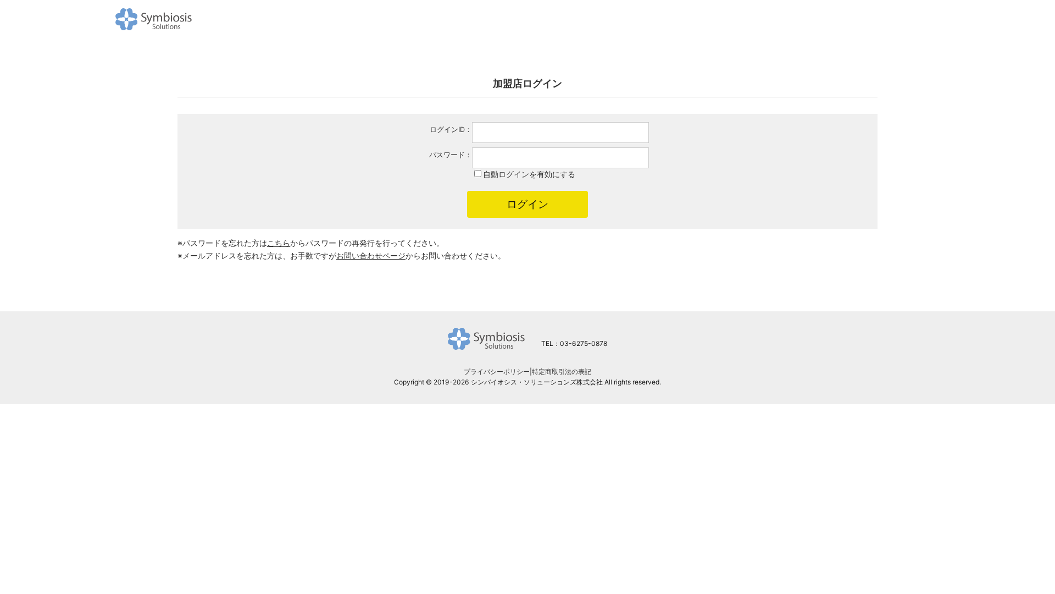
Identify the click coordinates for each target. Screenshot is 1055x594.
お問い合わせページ (371, 255)
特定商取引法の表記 (561, 371)
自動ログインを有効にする (529, 174)
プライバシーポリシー (497, 371)
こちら (278, 243)
